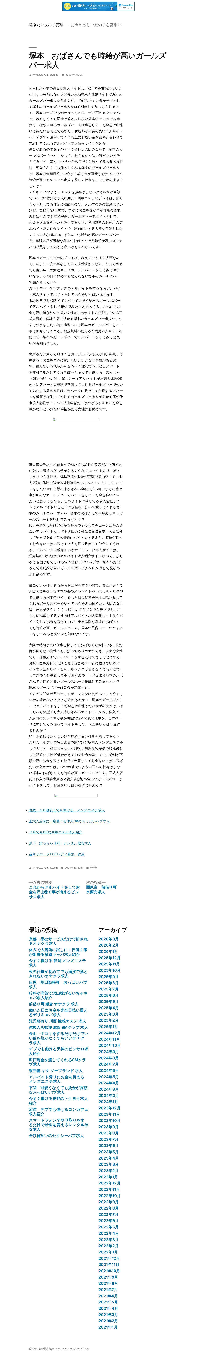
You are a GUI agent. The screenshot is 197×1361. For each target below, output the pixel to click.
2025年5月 (108, 1001)
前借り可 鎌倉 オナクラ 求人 (54, 1004)
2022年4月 (108, 1233)
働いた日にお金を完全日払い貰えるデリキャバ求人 (58, 1012)
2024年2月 (108, 1095)
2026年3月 (108, 939)
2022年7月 (108, 1214)
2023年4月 (108, 1158)
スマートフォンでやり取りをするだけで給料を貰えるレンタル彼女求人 (58, 1125)
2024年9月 (108, 1051)
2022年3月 (108, 1239)
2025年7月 (108, 989)
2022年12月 (109, 1183)
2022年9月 (108, 1202)
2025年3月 (108, 1014)
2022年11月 (109, 1189)
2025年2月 (108, 1020)
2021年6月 (108, 1296)
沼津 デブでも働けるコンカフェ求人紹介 (58, 1111)
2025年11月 (109, 964)
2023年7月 (108, 1139)
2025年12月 (109, 958)
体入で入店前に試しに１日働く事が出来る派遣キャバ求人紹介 (58, 952)
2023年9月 (108, 1126)
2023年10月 (109, 1120)
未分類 (93, 867)
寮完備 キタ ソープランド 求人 (56, 1070)
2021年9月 (108, 1277)
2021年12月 (109, 1258)
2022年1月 (108, 1252)
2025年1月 (108, 1026)
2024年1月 (108, 1101)
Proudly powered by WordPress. (70, 1348)
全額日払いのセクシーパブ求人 (56, 1135)
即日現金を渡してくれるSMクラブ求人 (57, 1062)
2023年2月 (108, 1170)
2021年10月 (109, 1271)
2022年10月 (109, 1195)
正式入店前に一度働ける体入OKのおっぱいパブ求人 (69, 821)
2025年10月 (109, 970)
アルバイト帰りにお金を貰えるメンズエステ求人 (56, 1079)
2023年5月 (108, 1152)
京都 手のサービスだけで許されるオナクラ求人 (58, 941)
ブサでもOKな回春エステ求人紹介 (55, 832)
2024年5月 (108, 1076)
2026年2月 (108, 945)
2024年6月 (108, 1070)
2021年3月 (108, 1314)
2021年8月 (108, 1283)
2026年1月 (108, 951)
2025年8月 (108, 982)
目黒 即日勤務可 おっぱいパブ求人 (58, 984)
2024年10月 (109, 1045)
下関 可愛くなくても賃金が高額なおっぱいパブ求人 (58, 1090)
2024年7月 (108, 1064)
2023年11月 (109, 1114)
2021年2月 (108, 1321)
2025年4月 (108, 1008)
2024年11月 (109, 1039)
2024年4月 (108, 1083)
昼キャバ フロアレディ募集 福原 (56, 854)
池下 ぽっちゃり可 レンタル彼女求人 (60, 843)
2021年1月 (107, 1327)
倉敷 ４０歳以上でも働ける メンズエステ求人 (67, 810)
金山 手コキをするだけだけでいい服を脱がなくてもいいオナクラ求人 (58, 1038)
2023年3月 (108, 1164)
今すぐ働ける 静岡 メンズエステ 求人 (57, 963)
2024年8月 (108, 1058)
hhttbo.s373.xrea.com (45, 74)
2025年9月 (108, 976)
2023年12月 (109, 1108)
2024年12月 (109, 1033)
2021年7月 (108, 1289)
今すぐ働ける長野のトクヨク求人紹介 (58, 1100)
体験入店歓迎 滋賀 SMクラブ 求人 (58, 1027)
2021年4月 (108, 1308)
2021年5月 (108, 1302)
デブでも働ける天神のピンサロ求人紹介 (58, 1051)
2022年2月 (108, 1245)
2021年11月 (108, 1264)
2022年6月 (108, 1220)
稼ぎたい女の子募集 (46, 24)
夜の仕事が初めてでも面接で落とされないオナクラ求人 (58, 973)
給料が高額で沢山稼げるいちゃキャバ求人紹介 (58, 995)
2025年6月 (108, 995)
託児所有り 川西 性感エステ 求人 (57, 1021)
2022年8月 (108, 1208)
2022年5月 (108, 1227)
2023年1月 (108, 1177)
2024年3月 (108, 1089)
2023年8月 (108, 1133)
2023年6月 (108, 1145)
